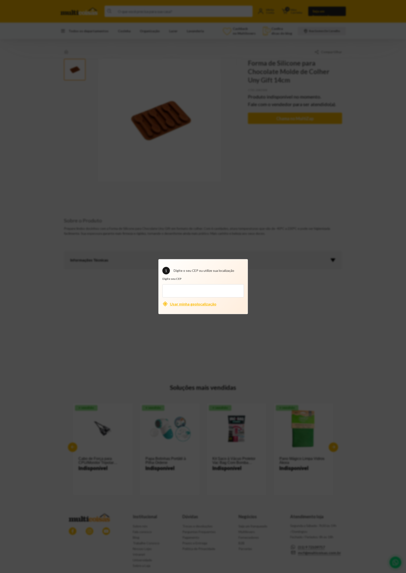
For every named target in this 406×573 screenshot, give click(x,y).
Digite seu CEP (172, 279)
